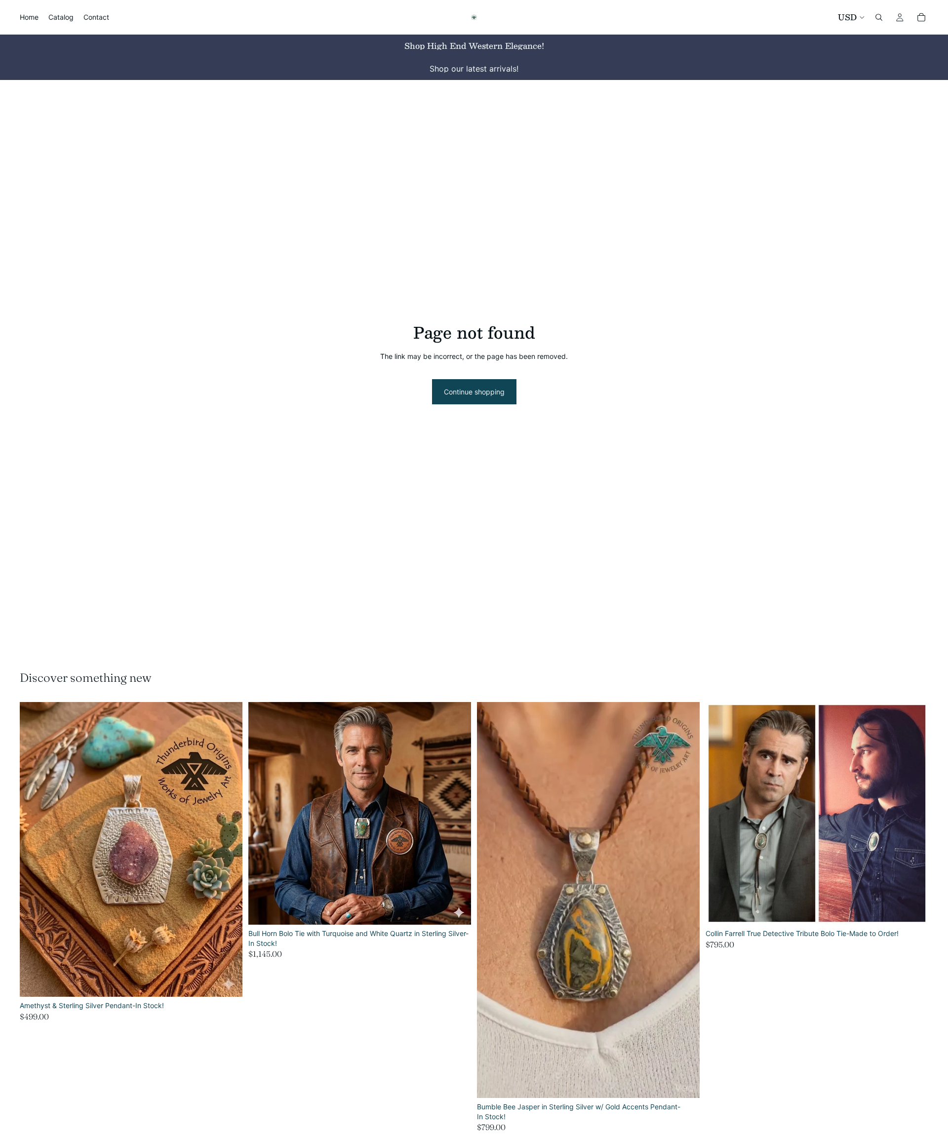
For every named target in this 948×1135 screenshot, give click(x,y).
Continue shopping (474, 392)
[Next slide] (227, 850)
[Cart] (921, 17)
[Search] (879, 17)
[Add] (227, 981)
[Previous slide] (34, 850)
